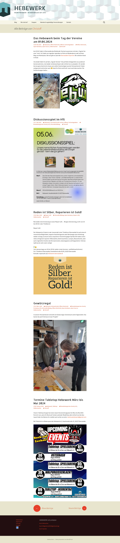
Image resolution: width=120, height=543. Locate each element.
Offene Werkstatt (54, 44)
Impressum (19, 521)
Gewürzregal (42, 303)
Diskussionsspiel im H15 (49, 119)
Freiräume (36, 308)
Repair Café (48, 215)
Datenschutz (19, 520)
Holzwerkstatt (55, 306)
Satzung (18, 523)
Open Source (45, 46)
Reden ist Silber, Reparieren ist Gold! (57, 212)
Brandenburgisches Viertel (78, 306)
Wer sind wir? (24, 22)
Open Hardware (37, 46)
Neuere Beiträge (77, 508)
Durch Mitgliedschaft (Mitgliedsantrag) (49, 526)
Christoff (37, 28)
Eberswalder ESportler (67, 55)
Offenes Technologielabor (67, 44)
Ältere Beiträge (44, 508)
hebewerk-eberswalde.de (55, 253)
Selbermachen (54, 46)
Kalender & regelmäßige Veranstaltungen (51, 22)
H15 (49, 124)
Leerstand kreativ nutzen (57, 122)
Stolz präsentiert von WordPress (64, 539)
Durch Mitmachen (43, 523)
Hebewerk (47, 44)
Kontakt (69, 22)
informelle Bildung (55, 124)
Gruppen (34, 22)
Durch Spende (43, 529)
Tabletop (55, 406)
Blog (15, 22)
